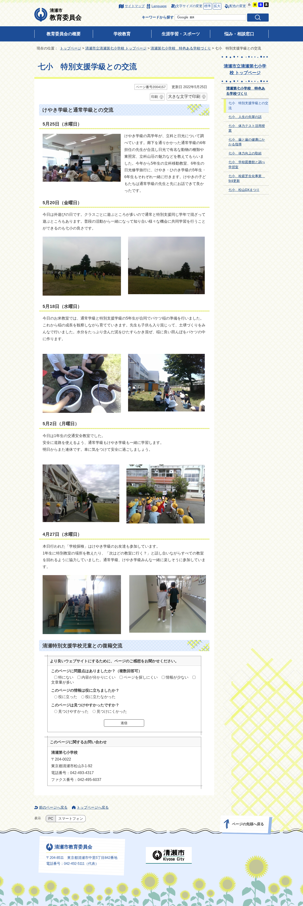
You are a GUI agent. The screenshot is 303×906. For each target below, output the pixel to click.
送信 (124, 723)
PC (50, 818)
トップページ (70, 48)
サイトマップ (135, 6)
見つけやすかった (73, 711)
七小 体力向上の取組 (245, 153)
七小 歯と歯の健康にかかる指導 (246, 142)
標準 (207, 6)
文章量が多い (62, 682)
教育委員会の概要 (64, 34)
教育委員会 (66, 14)
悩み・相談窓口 (239, 34)
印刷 (154, 97)
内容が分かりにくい (98, 677)
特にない (65, 677)
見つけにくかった (112, 711)
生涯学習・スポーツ (181, 34)
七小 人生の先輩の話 (245, 117)
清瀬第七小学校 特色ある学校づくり (181, 48)
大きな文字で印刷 (184, 96)
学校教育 (122, 34)
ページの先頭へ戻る (248, 824)
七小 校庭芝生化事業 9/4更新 (246, 178)
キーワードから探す (158, 17)
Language (159, 6)
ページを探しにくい (141, 677)
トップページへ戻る (93, 807)
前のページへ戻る (53, 807)
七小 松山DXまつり (243, 190)
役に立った (67, 697)
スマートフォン (70, 818)
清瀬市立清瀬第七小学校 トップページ (116, 48)
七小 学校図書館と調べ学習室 (246, 164)
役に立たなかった (100, 697)
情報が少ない (177, 677)
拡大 (216, 6)
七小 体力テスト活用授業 (246, 128)
